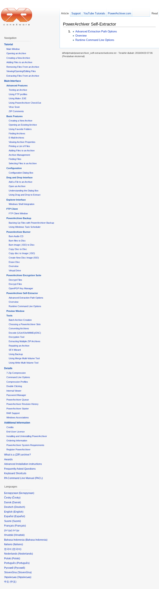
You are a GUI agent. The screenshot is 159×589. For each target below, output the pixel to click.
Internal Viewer (13, 390)
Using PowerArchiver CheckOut (25, 103)
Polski (15, 558)
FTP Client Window (18, 213)
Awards (8, 459)
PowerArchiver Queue (17, 399)
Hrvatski (19, 535)
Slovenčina (24, 572)
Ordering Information (16, 440)
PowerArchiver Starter (17, 408)
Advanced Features (17, 85)
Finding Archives (17, 133)
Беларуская (26, 493)
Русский (19, 567)
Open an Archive (17, 186)
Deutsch (19, 507)
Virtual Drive (15, 270)
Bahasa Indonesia (36, 539)
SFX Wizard (15, 350)
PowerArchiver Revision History (22, 404)
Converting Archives (19, 328)
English (18, 511)
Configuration (14, 168)
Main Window (13, 49)
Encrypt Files (15, 284)
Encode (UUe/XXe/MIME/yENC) (25, 333)
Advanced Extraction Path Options (96, 31)
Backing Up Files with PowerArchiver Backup (31, 223)
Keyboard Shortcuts (15, 473)
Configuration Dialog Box (21, 172)
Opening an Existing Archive (23, 125)
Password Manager (16, 395)
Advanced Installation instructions (23, 464)
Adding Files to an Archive (19, 62)
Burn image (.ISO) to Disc (22, 245)
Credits (10, 427)
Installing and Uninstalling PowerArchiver (26, 436)
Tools (9, 315)
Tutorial (8, 44)
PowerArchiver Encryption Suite (23, 275)
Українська (24, 577)
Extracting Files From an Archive (22, 76)
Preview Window (15, 311)
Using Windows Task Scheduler (25, 227)
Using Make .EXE (17, 98)
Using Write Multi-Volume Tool (23, 362)
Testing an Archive (18, 90)
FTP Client (12, 209)
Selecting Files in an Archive (23, 163)
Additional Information (17, 422)
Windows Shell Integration (21, 204)
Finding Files (15, 159)
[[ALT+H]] (16, 16)
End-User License (15, 431)
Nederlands (25, 553)
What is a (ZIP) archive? (17, 454)
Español (19, 516)
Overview (81, 35)
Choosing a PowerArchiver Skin (25, 324)
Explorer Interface (16, 199)
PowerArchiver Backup (18, 218)
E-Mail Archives (16, 137)
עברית (8, 530)
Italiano (18, 544)
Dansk (16, 502)
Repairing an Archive (19, 345)
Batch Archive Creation (20, 320)
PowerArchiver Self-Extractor (22, 293)
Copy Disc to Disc (18, 249)
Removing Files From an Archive (22, 67)
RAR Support (13, 413)
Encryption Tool (16, 337)
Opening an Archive (16, 53)
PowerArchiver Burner (18, 232)
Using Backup (16, 354)
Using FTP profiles (18, 94)
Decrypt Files (15, 280)
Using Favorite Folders (20, 129)
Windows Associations (17, 417)
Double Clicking (14, 386)
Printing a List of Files (19, 146)
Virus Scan (14, 107)
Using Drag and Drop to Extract (24, 194)
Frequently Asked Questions (20, 468)
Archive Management (19, 155)
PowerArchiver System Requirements (25, 445)
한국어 (16, 549)
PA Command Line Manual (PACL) (23, 478)
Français (20, 525)
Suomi (16, 521)
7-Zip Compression (16, 373)
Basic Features (14, 116)
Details (8, 368)
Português (23, 563)
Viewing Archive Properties (22, 142)
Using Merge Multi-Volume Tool (24, 358)
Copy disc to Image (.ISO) (22, 253)
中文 (13, 581)
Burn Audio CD (16, 236)
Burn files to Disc (17, 240)
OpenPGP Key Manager (21, 288)
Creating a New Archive (18, 58)
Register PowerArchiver (18, 449)
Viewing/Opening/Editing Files (21, 71)
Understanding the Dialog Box (24, 190)
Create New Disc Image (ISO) (24, 257)
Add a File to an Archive (20, 182)
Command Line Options (18, 377)
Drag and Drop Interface (19, 177)
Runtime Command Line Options (94, 40)
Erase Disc (14, 262)
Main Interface (12, 81)
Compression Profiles (17, 382)
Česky (16, 497)
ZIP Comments (16, 111)
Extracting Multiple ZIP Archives (24, 341)
